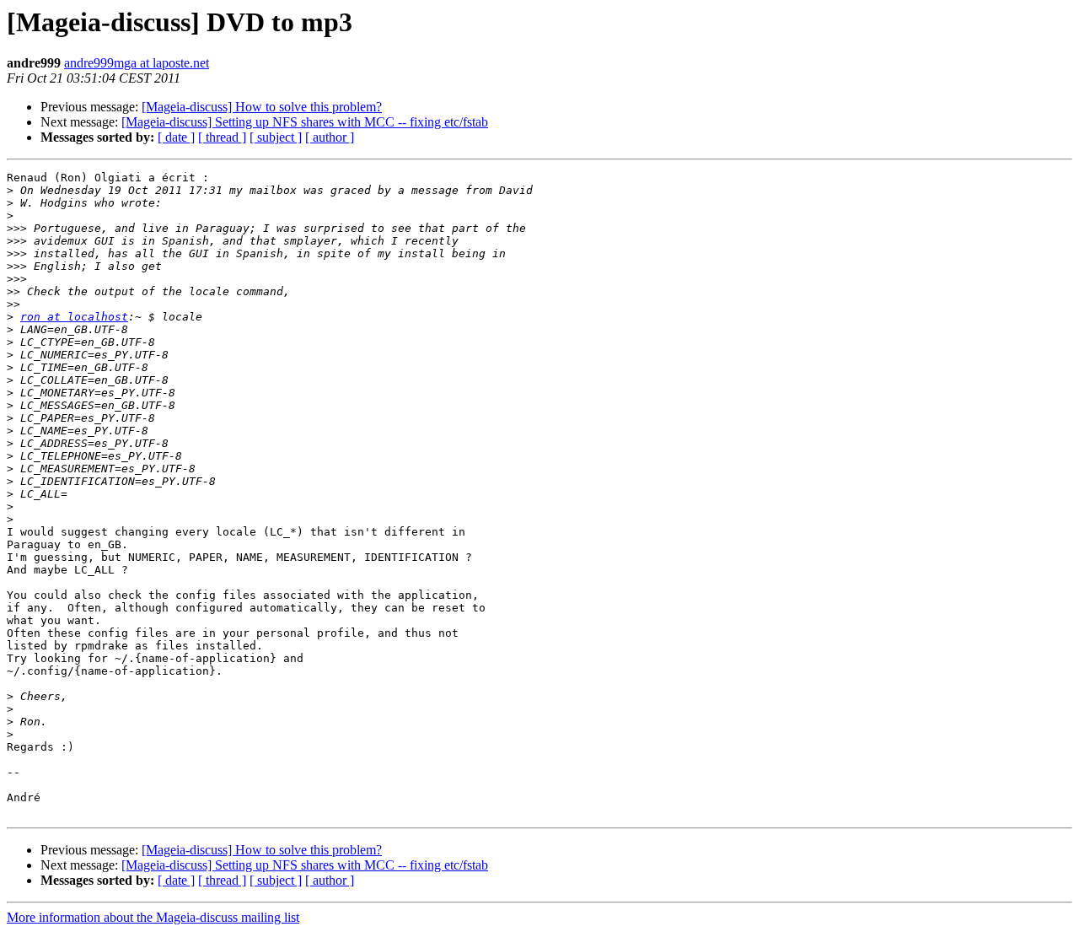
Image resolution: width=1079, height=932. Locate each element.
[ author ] (329, 137)
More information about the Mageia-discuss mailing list (153, 917)
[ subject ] (276, 137)
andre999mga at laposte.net (136, 63)
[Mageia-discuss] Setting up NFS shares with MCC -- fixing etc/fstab (304, 122)
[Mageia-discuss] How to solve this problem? (262, 107)
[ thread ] (222, 137)
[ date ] (176, 137)
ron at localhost (74, 316)
